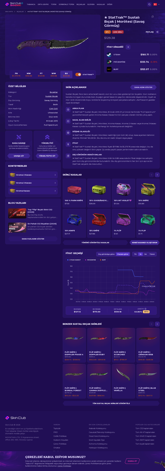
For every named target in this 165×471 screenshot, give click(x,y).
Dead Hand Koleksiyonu (99, 436)
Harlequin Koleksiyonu (98, 448)
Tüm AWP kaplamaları (145, 440)
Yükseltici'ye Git (47, 156)
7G (135, 254)
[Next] (157, 174)
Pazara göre (122, 254)
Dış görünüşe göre (106, 254)
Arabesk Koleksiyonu (97, 428)
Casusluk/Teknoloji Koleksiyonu (102, 432)
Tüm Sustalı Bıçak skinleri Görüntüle (111, 403)
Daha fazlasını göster (33, 239)
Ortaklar (57, 448)
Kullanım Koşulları (61, 440)
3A (145, 254)
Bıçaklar (20, 11)
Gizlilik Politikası (60, 436)
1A (140, 254)
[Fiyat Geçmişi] (128, 47)
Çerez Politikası (60, 444)
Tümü (152, 254)
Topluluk (57, 428)
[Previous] (151, 174)
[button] (74, 345)
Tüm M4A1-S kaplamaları (146, 436)
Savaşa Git (19, 156)
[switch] (78, 74)
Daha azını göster (143, 87)
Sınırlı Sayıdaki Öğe (97, 440)
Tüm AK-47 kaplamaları (145, 432)
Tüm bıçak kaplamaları (145, 444)
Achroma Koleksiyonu (98, 444)
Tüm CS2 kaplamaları (144, 428)
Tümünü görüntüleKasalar (95, 243)
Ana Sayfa (9, 11)
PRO (56, 432)
